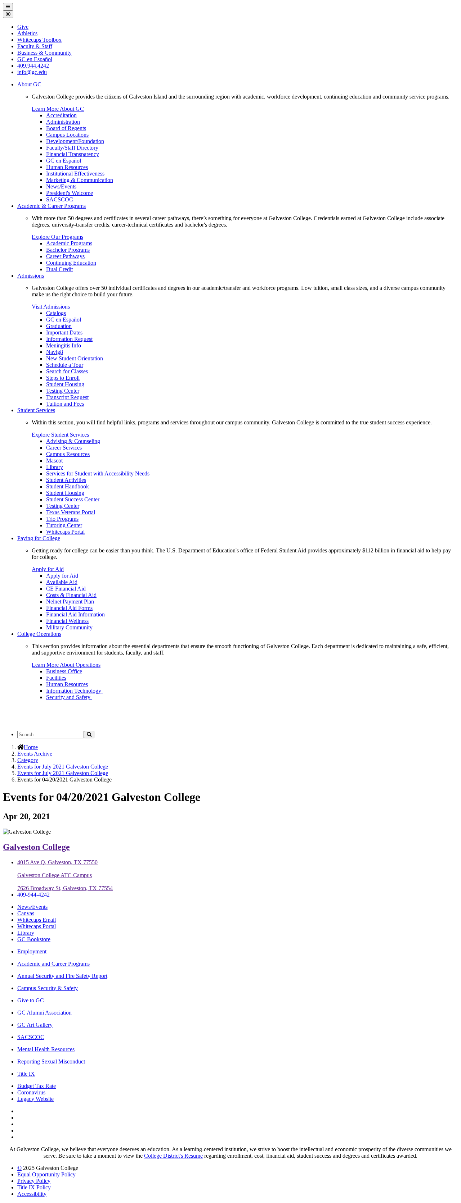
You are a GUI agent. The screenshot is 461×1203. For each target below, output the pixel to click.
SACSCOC (59, 199)
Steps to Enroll (63, 378)
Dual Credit (59, 269)
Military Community (69, 627)
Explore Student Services (60, 435)
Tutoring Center (64, 525)
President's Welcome (69, 193)
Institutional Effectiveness (75, 173)
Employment (31, 951)
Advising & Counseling (73, 441)
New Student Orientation (74, 358)
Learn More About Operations (66, 665)
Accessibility (31, 1194)
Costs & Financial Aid (71, 595)
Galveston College (36, 847)
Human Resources (67, 167)
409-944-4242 (33, 895)
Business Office (64, 671)
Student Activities (66, 480)
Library (54, 467)
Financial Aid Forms (69, 608)
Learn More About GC (58, 109)
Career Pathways (65, 256)
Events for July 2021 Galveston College (62, 767)
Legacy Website (35, 1099)
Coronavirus (31, 1092)
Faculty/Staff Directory (72, 148)
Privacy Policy (33, 1181)
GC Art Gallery (35, 1025)
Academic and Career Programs (53, 964)
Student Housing (65, 384)
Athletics (27, 33)
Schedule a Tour (64, 365)
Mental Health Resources (46, 1049)
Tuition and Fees (65, 404)
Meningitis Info (63, 345)
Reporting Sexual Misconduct (51, 1061)
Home (31, 747)
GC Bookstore (33, 939)
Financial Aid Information (75, 614)
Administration (63, 122)
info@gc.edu (32, 72)
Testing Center (62, 391)
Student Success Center (72, 499)
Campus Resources (68, 454)
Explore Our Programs (57, 237)
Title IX (26, 1074)
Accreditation (61, 115)
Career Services (64, 448)
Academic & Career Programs (51, 206)
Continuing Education (71, 263)
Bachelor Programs (68, 250)
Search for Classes (67, 371)
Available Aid (61, 582)
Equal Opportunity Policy (46, 1174)
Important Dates (64, 332)
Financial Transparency (72, 154)
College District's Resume (173, 1156)
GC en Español (63, 161)
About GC (29, 84)
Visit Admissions (51, 307)
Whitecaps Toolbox (39, 40)
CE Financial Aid (66, 588)
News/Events (61, 186)
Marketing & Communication (79, 180)
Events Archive (34, 754)
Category (27, 760)
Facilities (56, 678)
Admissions (30, 276)
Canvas (25, 913)
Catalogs (56, 313)
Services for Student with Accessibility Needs (97, 473)
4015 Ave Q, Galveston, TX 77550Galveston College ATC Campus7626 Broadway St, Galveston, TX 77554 (65, 875)
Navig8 (54, 352)
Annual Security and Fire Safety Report (62, 976)
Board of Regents (66, 128)
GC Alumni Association (44, 1013)
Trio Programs (62, 519)
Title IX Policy (34, 1187)
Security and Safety (69, 697)
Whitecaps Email (36, 920)
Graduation (59, 326)
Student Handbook (67, 486)
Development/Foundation (75, 141)
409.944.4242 (33, 66)
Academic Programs (69, 243)
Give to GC (30, 1000)
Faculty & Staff (34, 46)
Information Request (69, 339)
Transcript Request (67, 397)
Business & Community (44, 53)
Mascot (54, 460)
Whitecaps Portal (65, 532)
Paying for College (38, 538)
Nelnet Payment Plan (70, 601)
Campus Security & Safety (47, 988)
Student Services (36, 410)
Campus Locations (67, 135)
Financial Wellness (67, 621)
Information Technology (74, 691)
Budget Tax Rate (36, 1086)
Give (22, 27)
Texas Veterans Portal (70, 512)
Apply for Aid (48, 569)
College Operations (39, 634)
